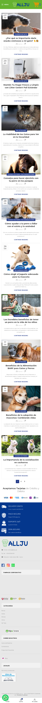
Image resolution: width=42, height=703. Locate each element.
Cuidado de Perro (14, 174)
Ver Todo (3, 623)
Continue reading (21, 54)
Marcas (3, 617)
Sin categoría (21, 130)
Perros (3, 610)
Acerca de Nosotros (6, 643)
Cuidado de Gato (21, 34)
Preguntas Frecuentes (7, 650)
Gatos (3, 613)
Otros (3, 620)
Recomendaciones (27, 174)
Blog (6, 658)
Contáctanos (5, 646)
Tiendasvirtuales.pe (22, 695)
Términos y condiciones (7, 670)
